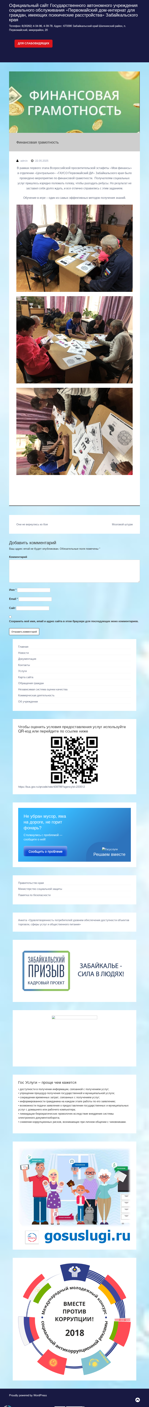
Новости (23, 653)
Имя (13, 590)
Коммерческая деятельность (36, 695)
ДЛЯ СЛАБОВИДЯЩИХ (33, 43)
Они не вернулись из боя (32, 524)
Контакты (24, 665)
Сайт (12, 608)
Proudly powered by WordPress (28, 1395)
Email (13, 599)
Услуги (22, 671)
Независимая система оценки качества (42, 689)
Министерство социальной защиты (40, 889)
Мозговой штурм (122, 524)
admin (24, 160)
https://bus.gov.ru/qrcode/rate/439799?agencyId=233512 (51, 786)
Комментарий (18, 557)
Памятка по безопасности (34, 895)
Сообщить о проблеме (46, 851)
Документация (27, 659)
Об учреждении (28, 701)
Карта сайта (25, 677)
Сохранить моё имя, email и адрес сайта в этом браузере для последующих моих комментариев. (73, 621)
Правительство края (31, 883)
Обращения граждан (31, 683)
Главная (23, 646)
